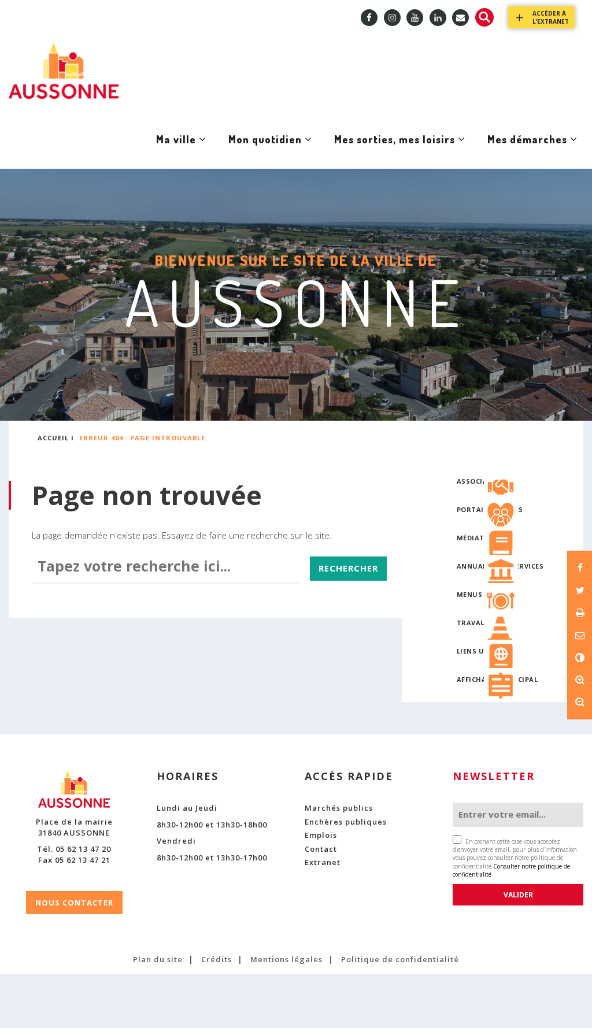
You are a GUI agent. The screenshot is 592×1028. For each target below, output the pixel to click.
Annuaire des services (500, 566)
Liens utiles (480, 651)
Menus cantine (486, 594)
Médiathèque (483, 537)
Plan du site (158, 959)
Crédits (216, 959)
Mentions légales (286, 959)
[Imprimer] (579, 612)
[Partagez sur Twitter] (579, 590)
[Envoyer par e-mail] (579, 635)
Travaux (474, 622)
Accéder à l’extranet (550, 17)
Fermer (544, 281)
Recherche (484, 17)
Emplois (321, 835)
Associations (483, 481)
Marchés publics (339, 808)
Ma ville (176, 150)
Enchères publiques (346, 822)
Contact (321, 849)
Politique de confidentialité (400, 959)
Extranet (323, 862)
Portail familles (490, 509)
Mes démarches (527, 150)
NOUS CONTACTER (74, 902)
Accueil (53, 437)
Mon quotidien (265, 150)
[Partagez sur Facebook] (579, 567)
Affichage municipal (497, 679)
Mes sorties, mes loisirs (394, 150)
